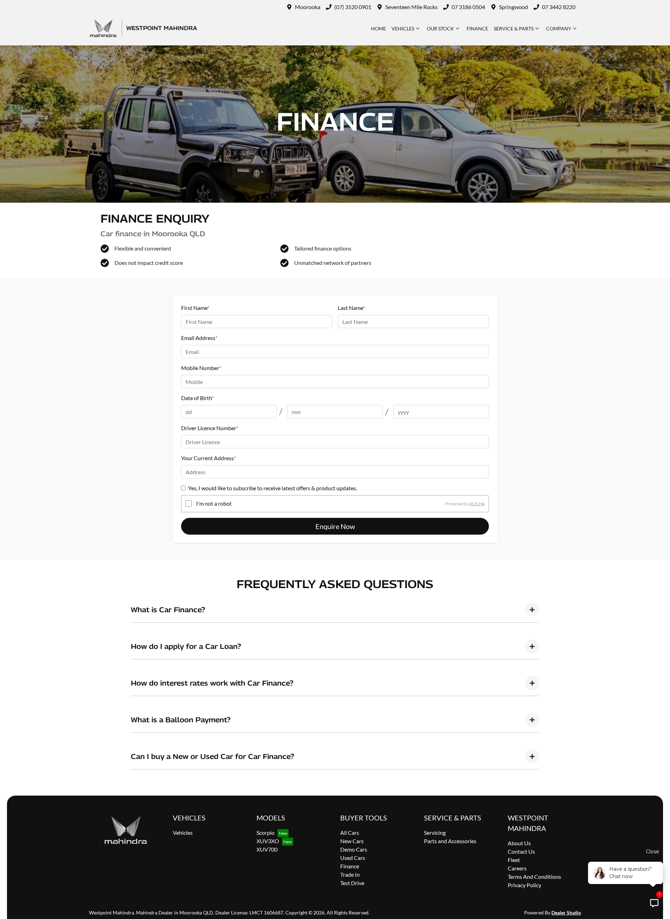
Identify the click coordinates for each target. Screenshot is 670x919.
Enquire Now (335, 526)
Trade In (350, 874)
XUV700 (266, 849)
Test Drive (352, 883)
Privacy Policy (524, 885)
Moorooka (307, 6)
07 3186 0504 (468, 6)
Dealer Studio (566, 913)
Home (378, 28)
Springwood (513, 6)
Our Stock (440, 28)
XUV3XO (267, 841)
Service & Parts (514, 28)
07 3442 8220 (558, 6)
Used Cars (352, 857)
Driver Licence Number (209, 428)
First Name (195, 307)
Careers (517, 868)
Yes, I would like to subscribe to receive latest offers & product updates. (272, 488)
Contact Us (521, 851)
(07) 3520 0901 (352, 6)
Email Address (199, 337)
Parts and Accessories (450, 841)
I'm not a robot (214, 503)
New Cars (352, 841)
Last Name (351, 307)
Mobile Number (201, 367)
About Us (519, 843)
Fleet (514, 859)
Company (558, 28)
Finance (477, 28)
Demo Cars (353, 849)
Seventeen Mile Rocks (411, 6)
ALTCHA (477, 503)
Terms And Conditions (534, 876)
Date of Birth (197, 398)
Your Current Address (208, 458)
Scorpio (265, 832)
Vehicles (403, 28)
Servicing (435, 832)
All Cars (349, 832)
